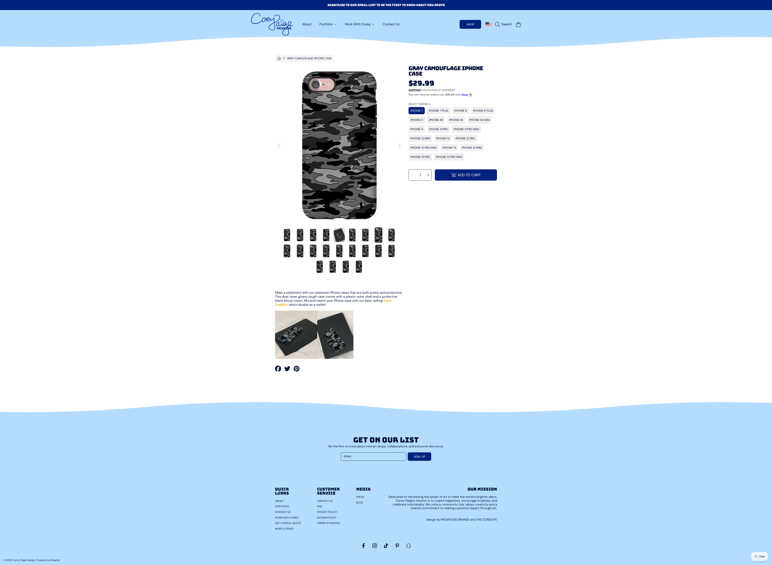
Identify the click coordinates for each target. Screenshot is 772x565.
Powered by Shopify (48, 560)
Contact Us (283, 512)
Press (360, 497)
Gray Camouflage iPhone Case (309, 58)
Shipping (415, 90)
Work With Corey (358, 24)
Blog (359, 502)
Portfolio (326, 24)
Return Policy (326, 517)
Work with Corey (287, 517)
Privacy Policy (327, 512)
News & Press (284, 528)
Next (399, 146)
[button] (504, 24)
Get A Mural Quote (288, 523)
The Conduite (486, 520)
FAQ (319, 506)
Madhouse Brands (455, 520)
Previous (279, 146)
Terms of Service (328, 523)
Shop (470, 24)
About (279, 501)
